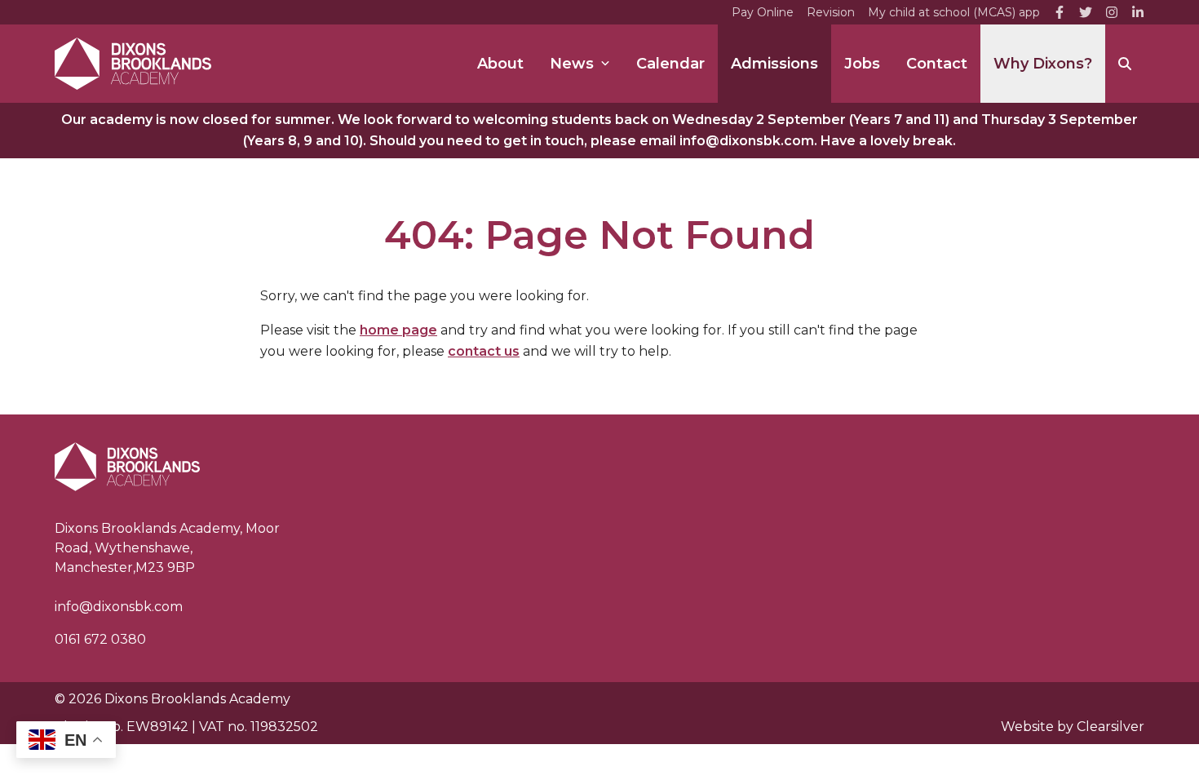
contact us (484, 351)
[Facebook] (1059, 12)
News (572, 64)
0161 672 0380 (100, 639)
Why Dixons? (1042, 64)
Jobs (862, 64)
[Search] (1124, 63)
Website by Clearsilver (1072, 726)
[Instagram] (1111, 12)
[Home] (133, 63)
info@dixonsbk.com (119, 606)
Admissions (774, 64)
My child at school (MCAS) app (954, 12)
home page (398, 330)
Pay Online (763, 12)
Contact (936, 64)
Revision (831, 12)
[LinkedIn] (1137, 12)
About (500, 64)
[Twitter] (1085, 12)
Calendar (670, 64)
